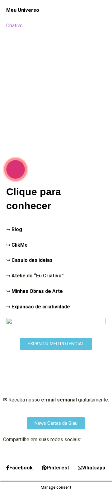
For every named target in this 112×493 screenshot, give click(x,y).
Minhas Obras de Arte (37, 291)
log (18, 229)
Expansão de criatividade (41, 307)
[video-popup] (15, 169)
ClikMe (20, 245)
